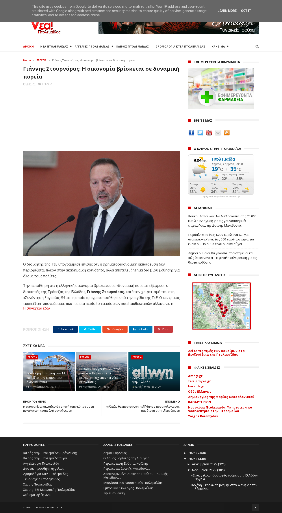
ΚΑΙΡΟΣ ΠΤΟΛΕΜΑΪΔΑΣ (132, 46)
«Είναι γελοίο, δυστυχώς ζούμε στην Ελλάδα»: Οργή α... (224, 477)
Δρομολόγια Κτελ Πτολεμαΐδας (45, 474)
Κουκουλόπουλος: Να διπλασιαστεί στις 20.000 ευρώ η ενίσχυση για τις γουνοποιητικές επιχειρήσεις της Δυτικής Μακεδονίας (222, 220)
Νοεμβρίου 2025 (204, 470)
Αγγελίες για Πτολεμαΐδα (41, 463)
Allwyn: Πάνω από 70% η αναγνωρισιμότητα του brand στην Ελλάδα (153, 377)
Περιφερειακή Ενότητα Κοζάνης (125, 463)
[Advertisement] (101, 117)
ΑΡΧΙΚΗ (28, 46)
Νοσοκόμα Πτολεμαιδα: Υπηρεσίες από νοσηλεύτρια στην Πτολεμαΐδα (220, 409)
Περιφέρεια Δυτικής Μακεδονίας (126, 468)
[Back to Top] (255, 507)
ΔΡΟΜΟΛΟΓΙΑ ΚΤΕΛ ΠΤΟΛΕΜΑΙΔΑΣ (180, 46)
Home (27, 60)
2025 (192, 459)
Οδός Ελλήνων (200, 391)
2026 (192, 453)
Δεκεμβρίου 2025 (205, 464)
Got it (246, 11)
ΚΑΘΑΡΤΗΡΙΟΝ (199, 402)
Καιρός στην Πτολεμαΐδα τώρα (45, 458)
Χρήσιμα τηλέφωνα (36, 495)
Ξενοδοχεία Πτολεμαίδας (41, 479)
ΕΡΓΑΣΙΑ (41, 60)
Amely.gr (195, 376)
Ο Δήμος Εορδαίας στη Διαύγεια (126, 458)
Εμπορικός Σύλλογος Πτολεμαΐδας (128, 488)
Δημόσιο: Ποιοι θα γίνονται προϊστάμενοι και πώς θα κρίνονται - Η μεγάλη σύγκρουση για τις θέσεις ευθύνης (222, 257)
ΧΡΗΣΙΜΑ (218, 46)
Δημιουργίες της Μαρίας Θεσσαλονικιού (221, 397)
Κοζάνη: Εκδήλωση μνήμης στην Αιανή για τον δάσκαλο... (224, 487)
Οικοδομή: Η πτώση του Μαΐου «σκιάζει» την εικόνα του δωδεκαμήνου (49, 377)
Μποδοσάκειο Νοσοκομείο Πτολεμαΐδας (132, 483)
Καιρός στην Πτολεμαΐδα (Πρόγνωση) (50, 453)
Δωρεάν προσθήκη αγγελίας (43, 468)
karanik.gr (196, 386)
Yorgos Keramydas (203, 416)
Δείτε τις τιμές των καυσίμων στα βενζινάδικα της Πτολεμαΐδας (216, 353)
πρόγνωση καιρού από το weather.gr (221, 197)
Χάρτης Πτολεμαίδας (37, 484)
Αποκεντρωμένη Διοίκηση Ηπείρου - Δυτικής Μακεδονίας (135, 476)
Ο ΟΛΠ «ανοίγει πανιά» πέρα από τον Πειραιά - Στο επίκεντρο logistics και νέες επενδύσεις (100, 375)
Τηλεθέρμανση (114, 493)
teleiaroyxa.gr (199, 381)
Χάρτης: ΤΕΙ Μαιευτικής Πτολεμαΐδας (49, 489)
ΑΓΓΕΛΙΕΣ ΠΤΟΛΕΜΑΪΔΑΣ (92, 46)
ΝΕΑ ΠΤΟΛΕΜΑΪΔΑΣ (54, 46)
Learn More (227, 11)
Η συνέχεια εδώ (36, 308)
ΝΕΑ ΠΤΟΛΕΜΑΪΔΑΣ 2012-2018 (44, 507)
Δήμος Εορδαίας (114, 453)
